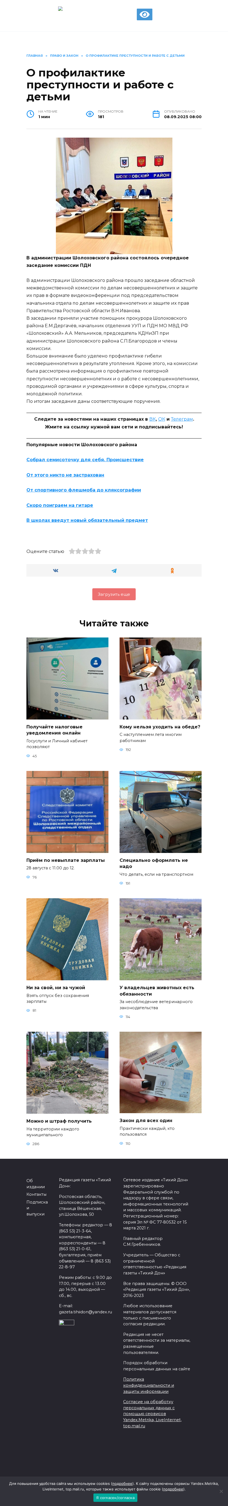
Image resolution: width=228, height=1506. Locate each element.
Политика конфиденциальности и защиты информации (148, 1385)
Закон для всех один (146, 1120)
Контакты (36, 1194)
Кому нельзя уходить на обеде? (160, 727)
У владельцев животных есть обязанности (157, 990)
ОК (161, 419)
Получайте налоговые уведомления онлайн (54, 730)
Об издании (35, 1183)
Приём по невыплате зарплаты (65, 860)
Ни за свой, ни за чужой (55, 987)
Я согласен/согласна (115, 1497)
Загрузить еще (114, 594)
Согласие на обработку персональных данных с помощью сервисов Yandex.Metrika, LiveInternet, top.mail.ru (152, 1413)
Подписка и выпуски (37, 1208)
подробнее (122, 1483)
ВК (152, 419)
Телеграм (182, 419)
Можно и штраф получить (59, 1121)
